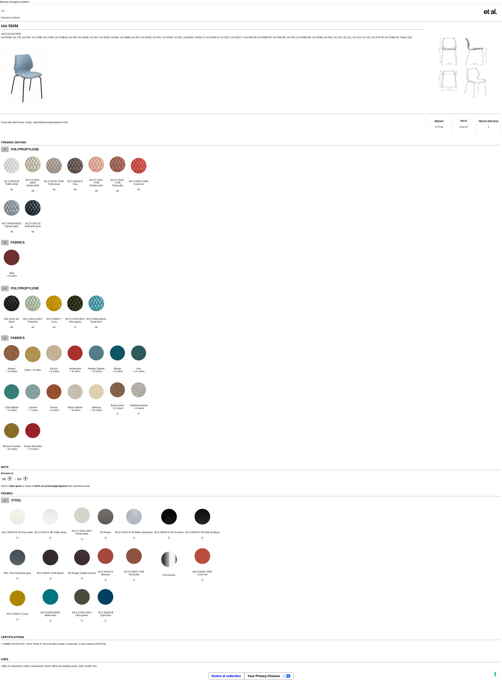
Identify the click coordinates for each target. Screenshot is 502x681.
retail (81, 666)
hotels (26, 666)
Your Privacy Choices (263, 676)
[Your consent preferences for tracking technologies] (495, 674)
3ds (4, 478)
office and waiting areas (64, 666)
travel (48, 666)
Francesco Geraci (10, 17)
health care (91, 666)
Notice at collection (226, 676)
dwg (19, 478)
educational (37, 666)
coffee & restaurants (11, 666)
